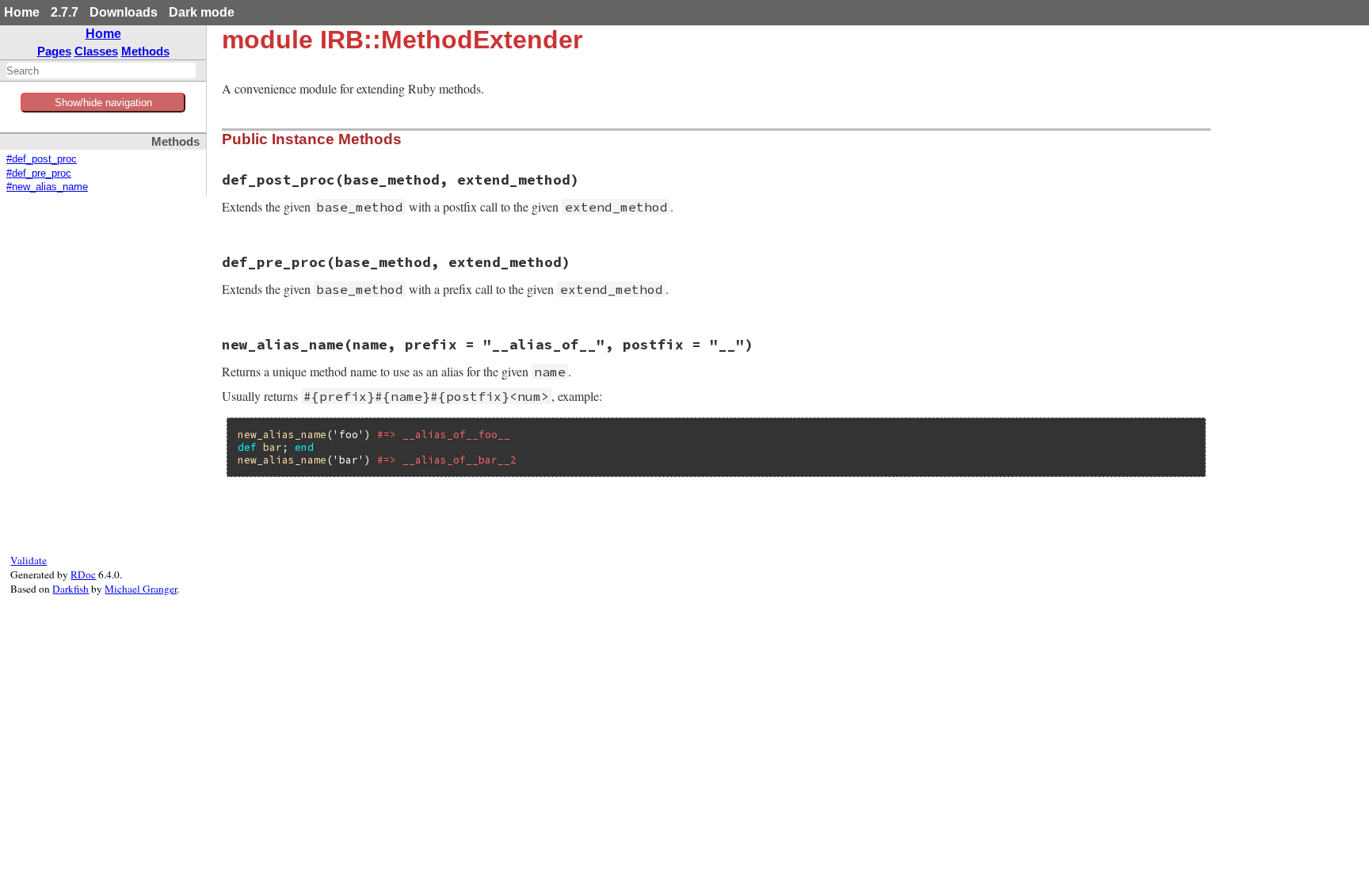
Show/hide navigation (103, 103)
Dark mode (202, 12)
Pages (54, 51)
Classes (96, 51)
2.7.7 (64, 12)
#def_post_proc (41, 159)
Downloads (124, 12)
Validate (28, 560)
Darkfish (70, 589)
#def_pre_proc (38, 173)
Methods (145, 51)
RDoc (83, 574)
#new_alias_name (47, 187)
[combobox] (101, 70)
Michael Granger (141, 589)
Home (22, 12)
